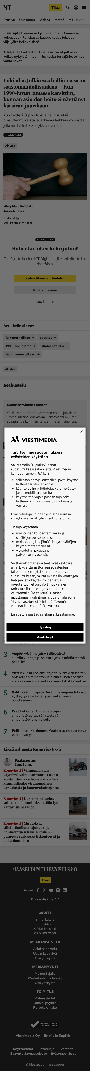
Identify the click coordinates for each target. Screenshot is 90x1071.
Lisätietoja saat (43, 614)
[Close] (82, 431)
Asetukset (45, 637)
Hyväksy (45, 627)
